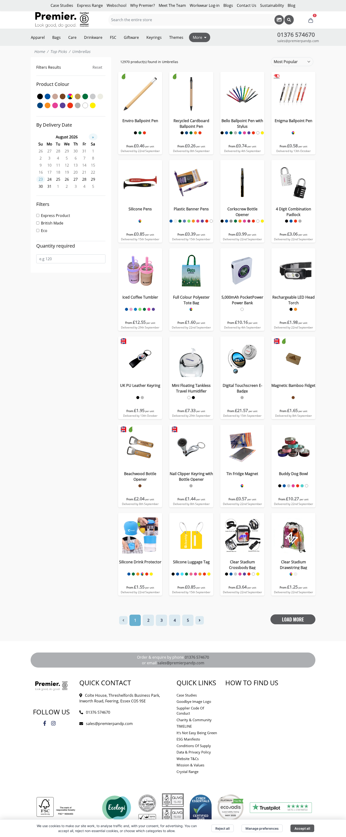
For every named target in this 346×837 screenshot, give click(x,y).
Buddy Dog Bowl (293, 473)
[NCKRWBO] (191, 486)
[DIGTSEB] (242, 397)
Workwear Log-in (205, 5)
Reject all (222, 828)
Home (39, 51)
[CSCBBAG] (226, 574)
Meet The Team (172, 5)
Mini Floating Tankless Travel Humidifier (191, 388)
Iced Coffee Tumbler (140, 297)
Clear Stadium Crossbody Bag (242, 564)
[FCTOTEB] (191, 309)
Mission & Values (190, 765)
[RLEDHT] (291, 309)
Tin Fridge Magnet (242, 473)
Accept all (302, 828)
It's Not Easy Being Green (197, 732)
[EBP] (293, 133)
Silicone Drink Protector (140, 562)
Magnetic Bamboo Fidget (293, 385)
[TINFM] (242, 486)
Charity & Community (194, 719)
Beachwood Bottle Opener (140, 476)
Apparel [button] (38, 37)
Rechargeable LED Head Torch (293, 300)
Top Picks (58, 51)
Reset (97, 67)
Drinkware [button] (93, 37)
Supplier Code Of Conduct (190, 711)
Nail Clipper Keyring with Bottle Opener (191, 476)
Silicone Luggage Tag (191, 562)
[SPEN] (140, 221)
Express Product (55, 215)
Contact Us (246, 5)
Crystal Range (187, 771)
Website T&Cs (188, 758)
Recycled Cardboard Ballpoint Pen (191, 123)
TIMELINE (184, 726)
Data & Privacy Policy (194, 752)
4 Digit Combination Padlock (293, 211)
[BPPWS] (222, 133)
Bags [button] (56, 37)
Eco (44, 230)
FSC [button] (113, 37)
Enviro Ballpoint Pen (140, 120)
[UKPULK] (138, 397)
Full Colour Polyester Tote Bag (191, 300)
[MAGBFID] (293, 397)
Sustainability (272, 5)
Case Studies (62, 5)
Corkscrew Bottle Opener (242, 211)
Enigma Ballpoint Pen (293, 120)
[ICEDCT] (126, 309)
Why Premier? (142, 5)
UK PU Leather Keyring (140, 385)
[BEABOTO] (140, 486)
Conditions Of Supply (194, 745)
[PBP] (171, 221)
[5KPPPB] (242, 309)
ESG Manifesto (188, 739)
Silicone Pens (140, 209)
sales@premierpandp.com (298, 41)
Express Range (90, 5)
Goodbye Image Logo (194, 701)
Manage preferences (262, 828)
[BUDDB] (280, 486)
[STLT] (173, 574)
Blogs (228, 5)
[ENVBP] (135, 133)
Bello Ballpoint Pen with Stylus (242, 123)
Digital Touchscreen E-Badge (242, 388)
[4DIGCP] (286, 221)
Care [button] (72, 37)
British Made (52, 223)
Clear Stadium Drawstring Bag (293, 564)
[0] (311, 20)
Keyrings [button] (154, 37)
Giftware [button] (131, 37)
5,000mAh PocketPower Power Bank (242, 300)
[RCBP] (182, 133)
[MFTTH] (189, 397)
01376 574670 (197, 657)
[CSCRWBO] (222, 221)
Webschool (116, 5)
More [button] (197, 37)
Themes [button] (176, 37)
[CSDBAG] (291, 574)
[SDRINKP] (129, 574)
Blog (291, 5)
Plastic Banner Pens (191, 209)
